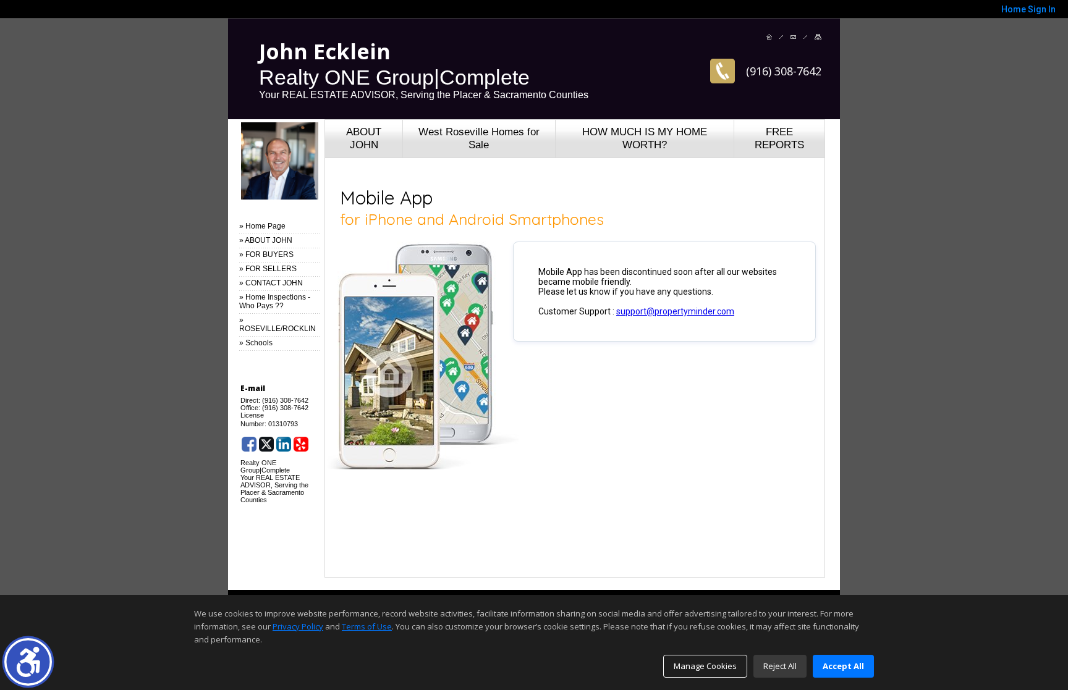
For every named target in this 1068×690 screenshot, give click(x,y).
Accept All (843, 665)
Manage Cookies (705, 665)
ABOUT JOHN (363, 138)
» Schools (256, 343)
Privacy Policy (298, 626)
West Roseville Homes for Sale (479, 138)
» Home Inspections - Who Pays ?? (274, 301)
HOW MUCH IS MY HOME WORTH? (644, 138)
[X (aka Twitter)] (266, 444)
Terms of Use (367, 626)
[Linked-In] (283, 444)
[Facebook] (249, 444)
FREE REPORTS (779, 138)
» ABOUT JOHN (265, 240)
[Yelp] (301, 444)
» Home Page (262, 226)
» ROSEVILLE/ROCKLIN (277, 324)
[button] (28, 662)
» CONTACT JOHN (271, 283)
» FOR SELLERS (268, 268)
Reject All (780, 665)
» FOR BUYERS (266, 254)
